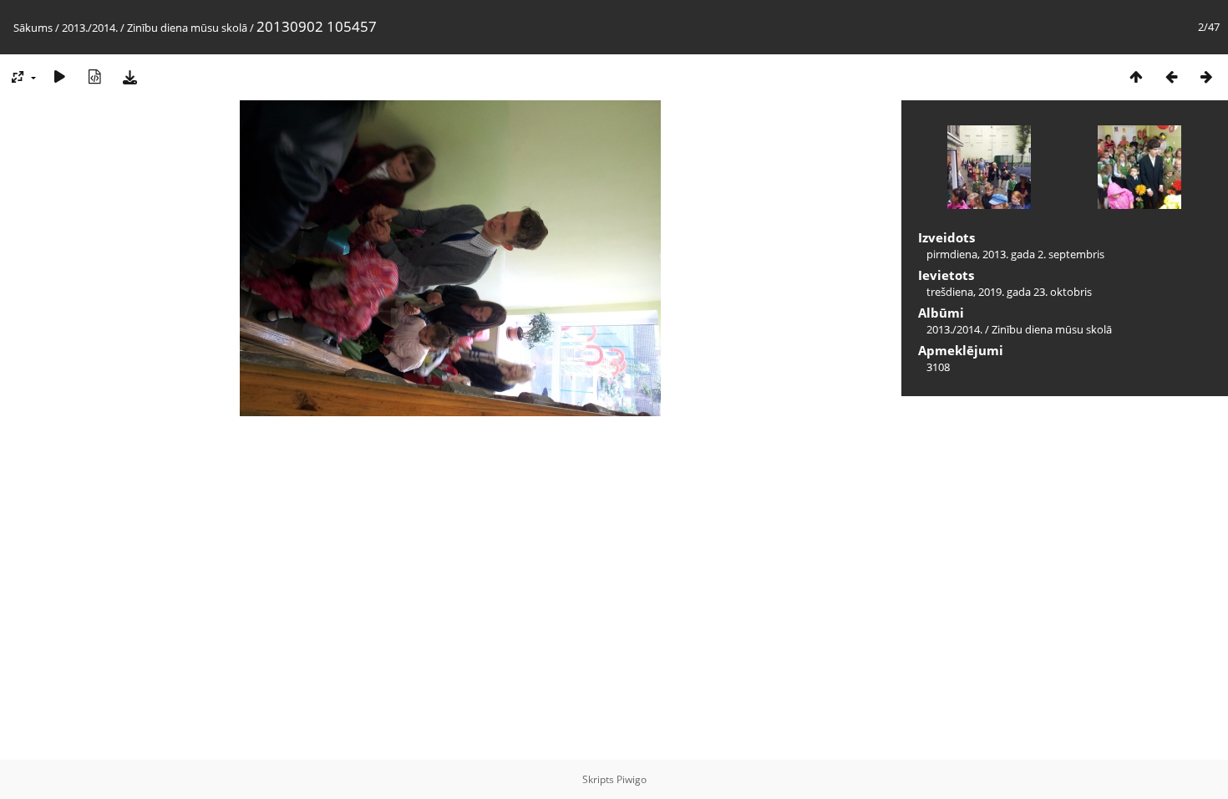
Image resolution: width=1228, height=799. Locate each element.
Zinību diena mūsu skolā (187, 27)
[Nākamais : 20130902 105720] (1206, 76)
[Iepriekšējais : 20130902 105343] (1171, 76)
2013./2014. (90, 27)
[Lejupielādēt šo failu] (129, 76)
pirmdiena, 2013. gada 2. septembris (1015, 254)
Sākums (33, 27)
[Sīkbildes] (1136, 76)
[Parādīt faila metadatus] (94, 76)
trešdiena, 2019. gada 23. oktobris (1009, 291)
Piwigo (632, 779)
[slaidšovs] (59, 76)
